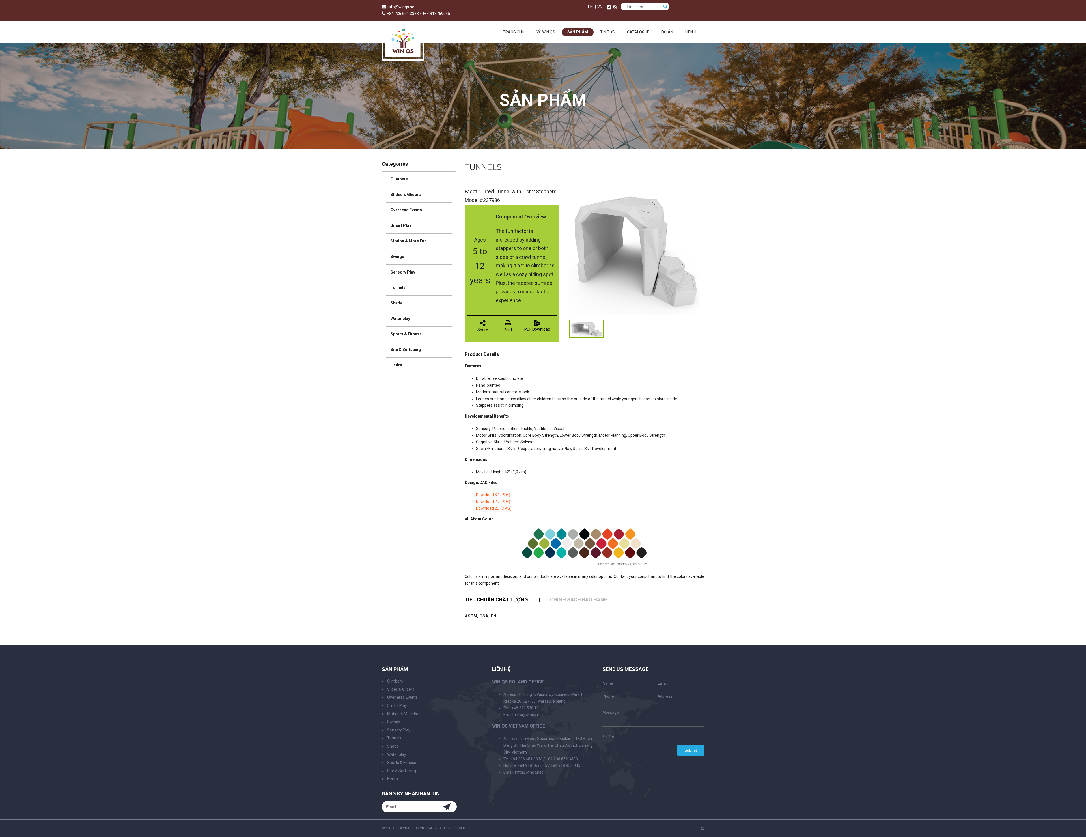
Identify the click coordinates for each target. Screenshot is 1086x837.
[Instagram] (702, 828)
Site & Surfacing (406, 349)
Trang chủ (513, 32)
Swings (397, 256)
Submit (690, 750)
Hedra (396, 365)
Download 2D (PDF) (493, 501)
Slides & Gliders (406, 194)
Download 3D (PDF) (493, 494)
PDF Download (537, 329)
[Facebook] (609, 7)
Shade (396, 303)
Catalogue (638, 32)
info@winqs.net (402, 7)
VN (599, 7)
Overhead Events (406, 210)
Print (508, 330)
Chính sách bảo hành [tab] (579, 600)
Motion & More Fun (408, 241)
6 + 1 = (608, 737)
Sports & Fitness (406, 334)
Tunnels (398, 287)
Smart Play (401, 225)
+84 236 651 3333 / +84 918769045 (418, 13)
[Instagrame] (615, 7)
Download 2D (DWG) (494, 508)
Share (482, 330)
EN (590, 7)
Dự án (667, 32)
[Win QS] (403, 58)
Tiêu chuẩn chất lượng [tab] (496, 600)
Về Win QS (545, 32)
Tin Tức (607, 32)
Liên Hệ (692, 32)
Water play (400, 318)
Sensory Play (403, 272)
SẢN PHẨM (577, 32)
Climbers (399, 179)
